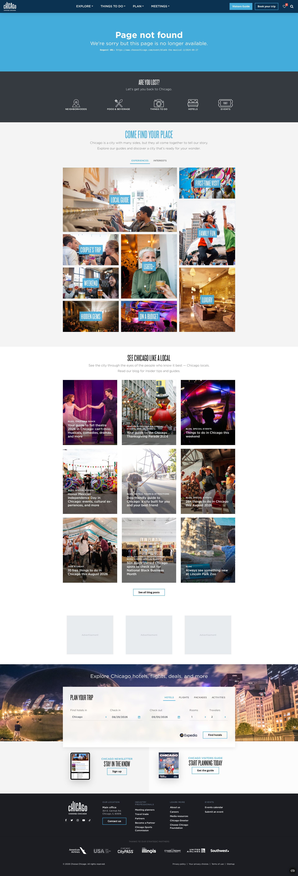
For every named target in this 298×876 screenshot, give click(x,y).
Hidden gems (91, 316)
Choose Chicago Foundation (179, 826)
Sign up (117, 771)
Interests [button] (160, 160)
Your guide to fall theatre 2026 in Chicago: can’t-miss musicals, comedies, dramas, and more (90, 430)
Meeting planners (144, 809)
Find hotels (215, 735)
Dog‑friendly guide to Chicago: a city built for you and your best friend (148, 501)
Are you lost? (149, 82)
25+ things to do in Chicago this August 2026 (207, 503)
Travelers (214, 710)
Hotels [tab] (169, 697)
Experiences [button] (139, 160)
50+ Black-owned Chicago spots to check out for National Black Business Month (147, 568)
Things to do (158, 109)
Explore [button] (83, 6)
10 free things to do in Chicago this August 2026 (88, 572)
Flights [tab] (184, 697)
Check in (115, 710)
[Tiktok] (89, 820)
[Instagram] (77, 820)
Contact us (114, 821)
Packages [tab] (200, 697)
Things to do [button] (112, 6)
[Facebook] (65, 820)
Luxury (207, 299)
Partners (139, 818)
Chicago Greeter (179, 820)
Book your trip (266, 6)
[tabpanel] (149, 724)
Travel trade (142, 814)
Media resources (179, 816)
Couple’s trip (90, 249)
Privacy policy (179, 864)
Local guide (120, 199)
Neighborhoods (76, 109)
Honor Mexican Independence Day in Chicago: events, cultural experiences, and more (90, 499)
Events (225, 109)
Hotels (193, 109)
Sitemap (231, 864)
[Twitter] (71, 820)
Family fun (207, 233)
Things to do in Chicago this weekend (207, 434)
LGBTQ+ (149, 266)
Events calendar (214, 807)
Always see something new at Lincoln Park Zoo (207, 572)
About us (175, 807)
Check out (156, 710)
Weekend (90, 283)
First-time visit (207, 183)
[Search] (292, 6)
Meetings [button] (159, 6)
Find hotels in (78, 710)
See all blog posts (149, 592)
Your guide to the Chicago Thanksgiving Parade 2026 (147, 434)
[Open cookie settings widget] (292, 870)
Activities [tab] (218, 697)
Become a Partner (145, 822)
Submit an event (214, 811)
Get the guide (205, 770)
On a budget (149, 316)
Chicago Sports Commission (143, 829)
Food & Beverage (118, 109)
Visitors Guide (241, 6)
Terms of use (218, 864)
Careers (174, 811)
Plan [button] (137, 6)
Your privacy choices (198, 864)
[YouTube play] (83, 820)
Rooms (194, 710)
